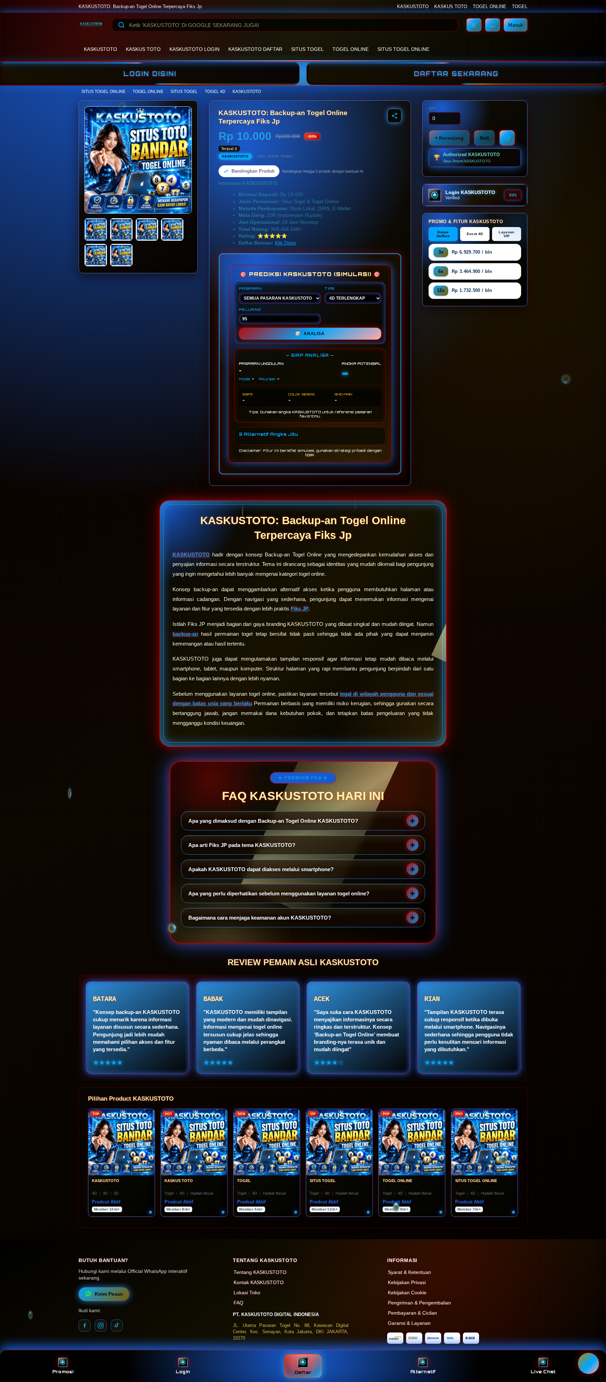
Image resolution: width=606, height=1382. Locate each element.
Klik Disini (285, 243)
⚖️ (493, 25)
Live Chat (543, 1371)
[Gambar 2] (121, 229)
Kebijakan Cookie (407, 1292)
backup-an (185, 634)
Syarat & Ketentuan (409, 1272)
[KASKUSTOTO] (91, 25)
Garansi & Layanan (409, 1323)
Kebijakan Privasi (407, 1282)
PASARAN (250, 288)
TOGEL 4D (215, 91)
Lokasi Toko (247, 1292)
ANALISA (309, 333)
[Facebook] (84, 1325)
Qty (433, 108)
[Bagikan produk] (395, 116)
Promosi (63, 1371)
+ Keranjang (449, 138)
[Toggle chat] (588, 1363)
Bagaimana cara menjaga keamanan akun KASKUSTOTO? (259, 918)
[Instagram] (101, 1325)
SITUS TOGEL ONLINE (403, 49)
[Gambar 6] (121, 255)
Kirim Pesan (109, 1294)
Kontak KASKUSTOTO (259, 1282)
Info (513, 195)
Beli (484, 138)
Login (183, 1371)
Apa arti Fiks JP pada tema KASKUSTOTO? (241, 845)
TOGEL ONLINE (489, 6)
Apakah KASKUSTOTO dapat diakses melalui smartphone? (261, 869)
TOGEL (519, 6)
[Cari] (121, 24)
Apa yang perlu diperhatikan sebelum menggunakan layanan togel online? (278, 893)
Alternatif (423, 1371)
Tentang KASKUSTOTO (260, 1272)
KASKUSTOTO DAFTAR (255, 49)
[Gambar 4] (172, 229)
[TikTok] (117, 1325)
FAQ (238, 1303)
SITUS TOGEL (307, 49)
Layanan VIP (506, 234)
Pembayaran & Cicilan (412, 1313)
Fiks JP (300, 609)
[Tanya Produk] (507, 138)
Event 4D (475, 234)
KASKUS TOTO (450, 6)
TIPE (329, 288)
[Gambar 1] (96, 229)
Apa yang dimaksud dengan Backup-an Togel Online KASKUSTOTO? (273, 821)
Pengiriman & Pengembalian (419, 1303)
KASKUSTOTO (413, 6)
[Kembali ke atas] (590, 1346)
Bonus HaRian (443, 234)
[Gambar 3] (147, 229)
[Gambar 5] (96, 255)
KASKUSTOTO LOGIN (194, 49)
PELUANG (250, 309)
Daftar (303, 1372)
